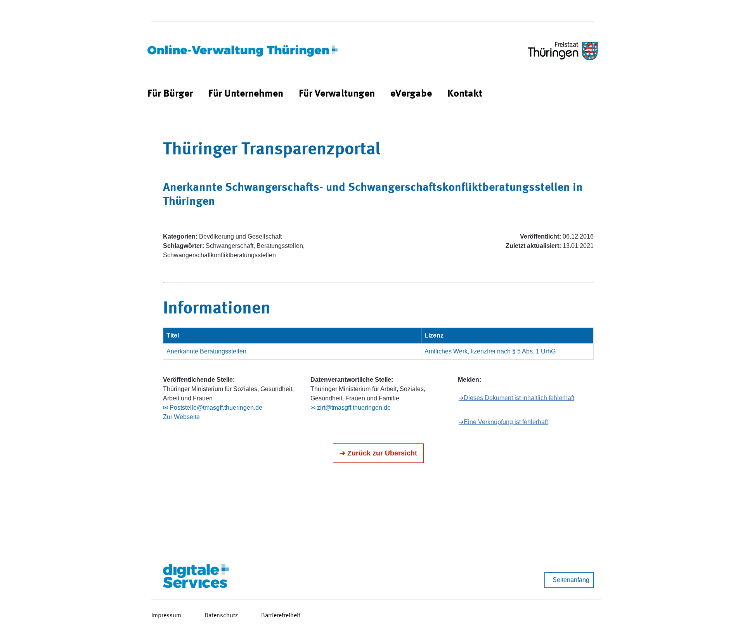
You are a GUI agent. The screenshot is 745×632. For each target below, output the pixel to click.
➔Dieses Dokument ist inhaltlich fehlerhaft (516, 398)
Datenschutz (221, 616)
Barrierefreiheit (280, 616)
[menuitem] (170, 94)
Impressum (166, 616)
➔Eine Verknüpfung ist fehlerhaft (503, 422)
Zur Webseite (181, 417)
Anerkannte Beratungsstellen (206, 351)
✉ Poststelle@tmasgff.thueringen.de (212, 407)
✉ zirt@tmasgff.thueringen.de (350, 407)
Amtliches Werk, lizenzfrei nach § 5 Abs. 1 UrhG (490, 351)
